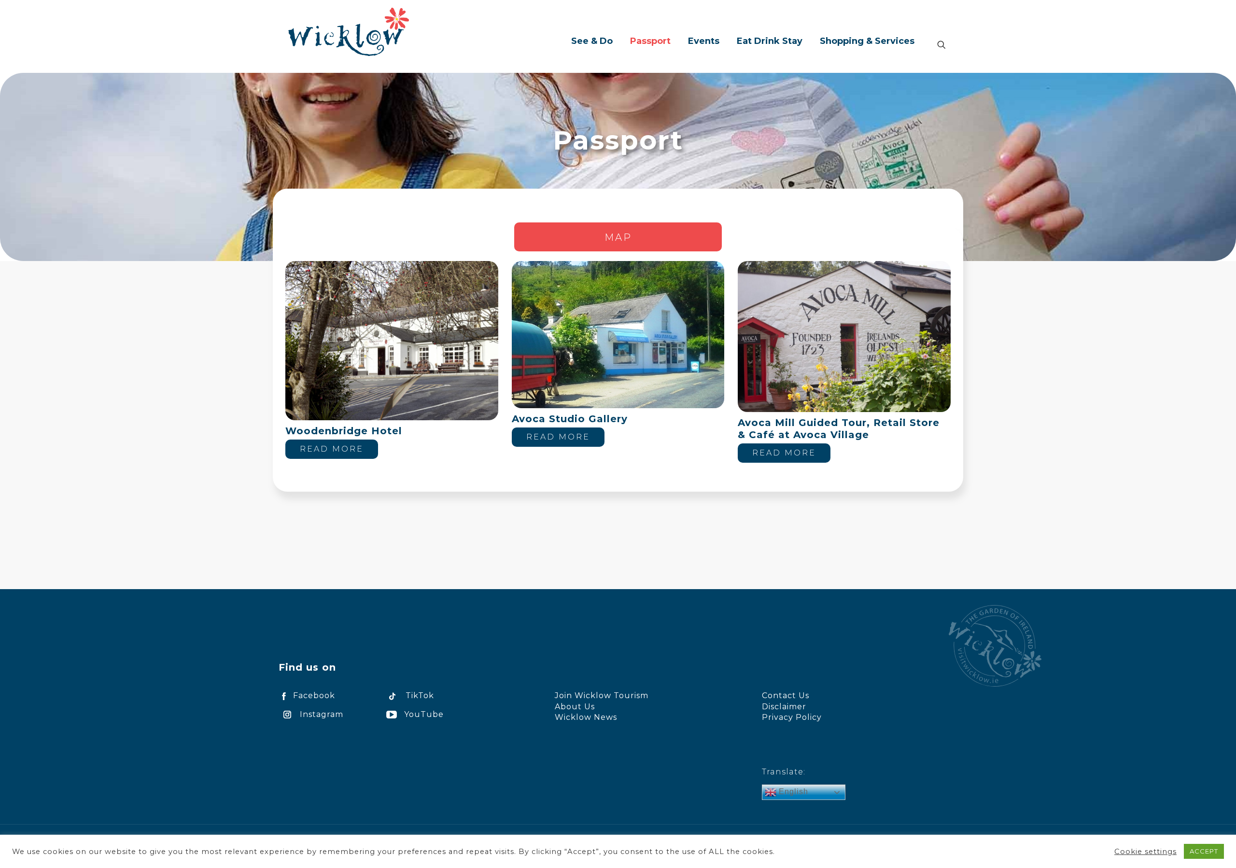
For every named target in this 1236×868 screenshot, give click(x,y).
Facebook (314, 695)
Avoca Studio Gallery (570, 419)
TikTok (420, 695)
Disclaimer (784, 706)
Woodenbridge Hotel (343, 431)
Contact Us (785, 695)
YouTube (424, 714)
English (792, 791)
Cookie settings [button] (1145, 851)
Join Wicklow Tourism (601, 695)
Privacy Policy (792, 717)
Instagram (321, 714)
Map (618, 237)
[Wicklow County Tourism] (348, 31)
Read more (332, 449)
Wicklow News (586, 717)
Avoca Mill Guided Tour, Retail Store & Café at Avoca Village (839, 429)
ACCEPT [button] (1204, 851)
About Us (575, 706)
